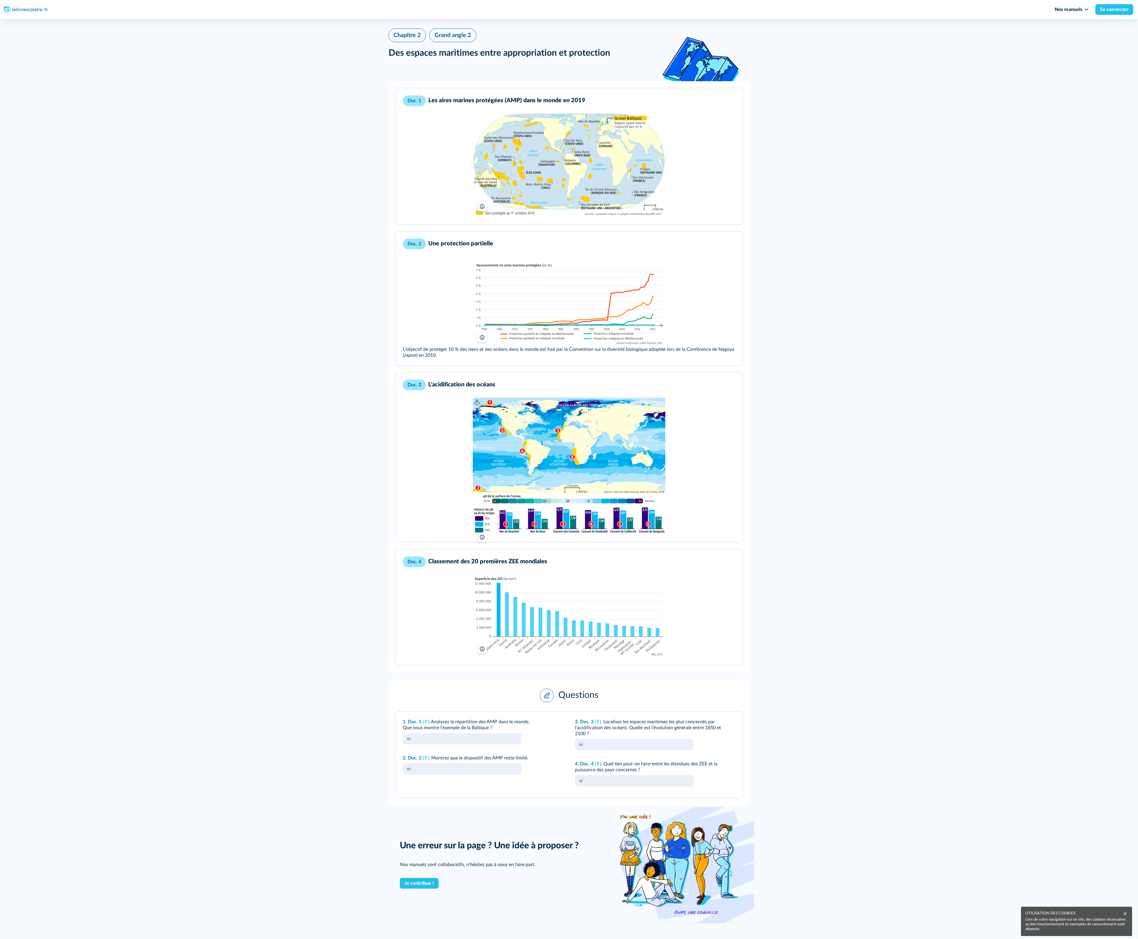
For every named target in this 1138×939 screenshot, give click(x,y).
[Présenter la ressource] (728, 100)
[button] (569, 156)
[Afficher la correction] (713, 724)
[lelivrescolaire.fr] (569, 466)
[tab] (713, 724)
